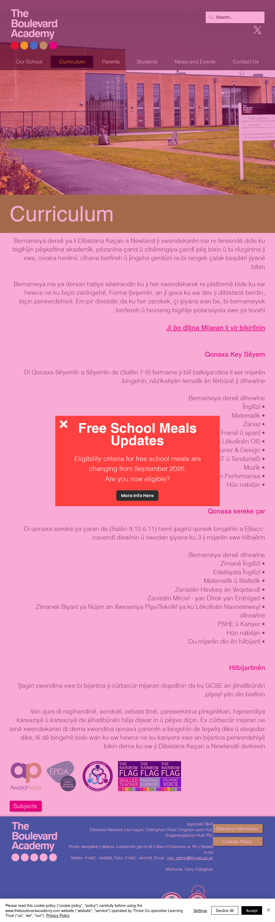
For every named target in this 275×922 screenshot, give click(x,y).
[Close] (268, 910)
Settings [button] (200, 910)
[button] (64, 424)
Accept (252, 910)
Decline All (225, 910)
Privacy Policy (58, 915)
